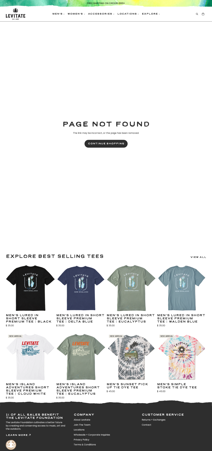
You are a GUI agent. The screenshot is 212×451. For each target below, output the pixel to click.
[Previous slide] (7, 3)
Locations (79, 429)
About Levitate (82, 419)
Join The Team (82, 424)
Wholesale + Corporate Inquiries (92, 434)
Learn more (17, 435)
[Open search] (197, 14)
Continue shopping (106, 144)
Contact (146, 424)
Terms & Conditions (85, 444)
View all (198, 257)
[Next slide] (203, 3)
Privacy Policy (81, 439)
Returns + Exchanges (153, 419)
